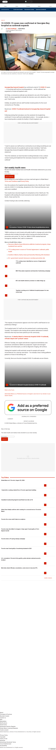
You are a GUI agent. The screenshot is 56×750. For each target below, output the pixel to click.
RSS (1, 719)
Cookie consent (4, 730)
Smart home (3, 724)
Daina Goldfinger (12, 28)
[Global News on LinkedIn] (11, 699)
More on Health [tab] (9, 242)
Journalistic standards (29, 416)
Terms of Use (3, 738)
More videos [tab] (18, 242)
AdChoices (53, 748)
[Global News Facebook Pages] (11, 676)
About (1, 712)
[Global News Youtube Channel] (11, 688)
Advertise (2, 740)
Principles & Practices (6, 714)
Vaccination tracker (29, 9)
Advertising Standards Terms (8, 742)
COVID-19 (43, 87)
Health (3, 20)
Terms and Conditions (11, 181)
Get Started (9, 176)
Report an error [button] (29, 421)
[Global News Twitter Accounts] (33, 676)
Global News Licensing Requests (9, 728)
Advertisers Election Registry (8, 726)
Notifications (3, 723)
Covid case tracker (18, 9)
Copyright (2, 737)
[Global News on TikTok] (33, 699)
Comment (10, 418)
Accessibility (3, 745)
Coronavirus (5, 10)
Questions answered (41, 9)
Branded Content (4, 716)
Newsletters (3, 721)
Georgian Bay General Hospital (14, 87)
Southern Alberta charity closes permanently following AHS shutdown (29, 255)
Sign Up (4, 439)
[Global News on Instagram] (33, 688)
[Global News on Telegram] (11, 711)
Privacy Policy (25, 181)
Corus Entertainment (5, 744)
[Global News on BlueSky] (33, 711)
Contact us (3, 717)
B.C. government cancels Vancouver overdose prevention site (26, 258)
